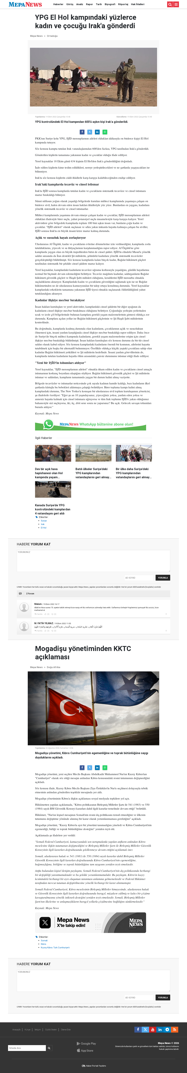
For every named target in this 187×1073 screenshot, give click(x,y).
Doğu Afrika (53, 667)
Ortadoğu (52, 36)
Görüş (69, 4)
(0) (48, 614)
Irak (42, 524)
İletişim (38, 1029)
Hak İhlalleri (137, 4)
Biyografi (110, 4)
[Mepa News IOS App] (86, 1050)
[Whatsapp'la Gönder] (105, 132)
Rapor (89, 4)
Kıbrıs (43, 944)
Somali (44, 940)
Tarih (99, 4)
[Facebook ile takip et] (138, 1030)
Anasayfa (16, 1029)
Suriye (44, 520)
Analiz (79, 4)
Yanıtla (39, 614)
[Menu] (176, 4)
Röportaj (123, 4)
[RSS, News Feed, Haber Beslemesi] (174, 1030)
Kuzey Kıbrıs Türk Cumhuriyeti (55, 947)
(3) (48, 631)
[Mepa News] (25, 4)
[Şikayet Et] (166, 614)
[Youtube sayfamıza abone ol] (152, 1030)
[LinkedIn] (97, 132)
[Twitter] (89, 132)
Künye (27, 1029)
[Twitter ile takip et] (145, 1030)
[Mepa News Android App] (86, 1043)
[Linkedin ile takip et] (160, 1030)
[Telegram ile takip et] (167, 1030)
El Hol (43, 527)
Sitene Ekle (66, 1029)
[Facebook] (82, 132)
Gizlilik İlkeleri (51, 1029)
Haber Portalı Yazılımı (96, 1066)
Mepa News (36, 36)
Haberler (58, 4)
